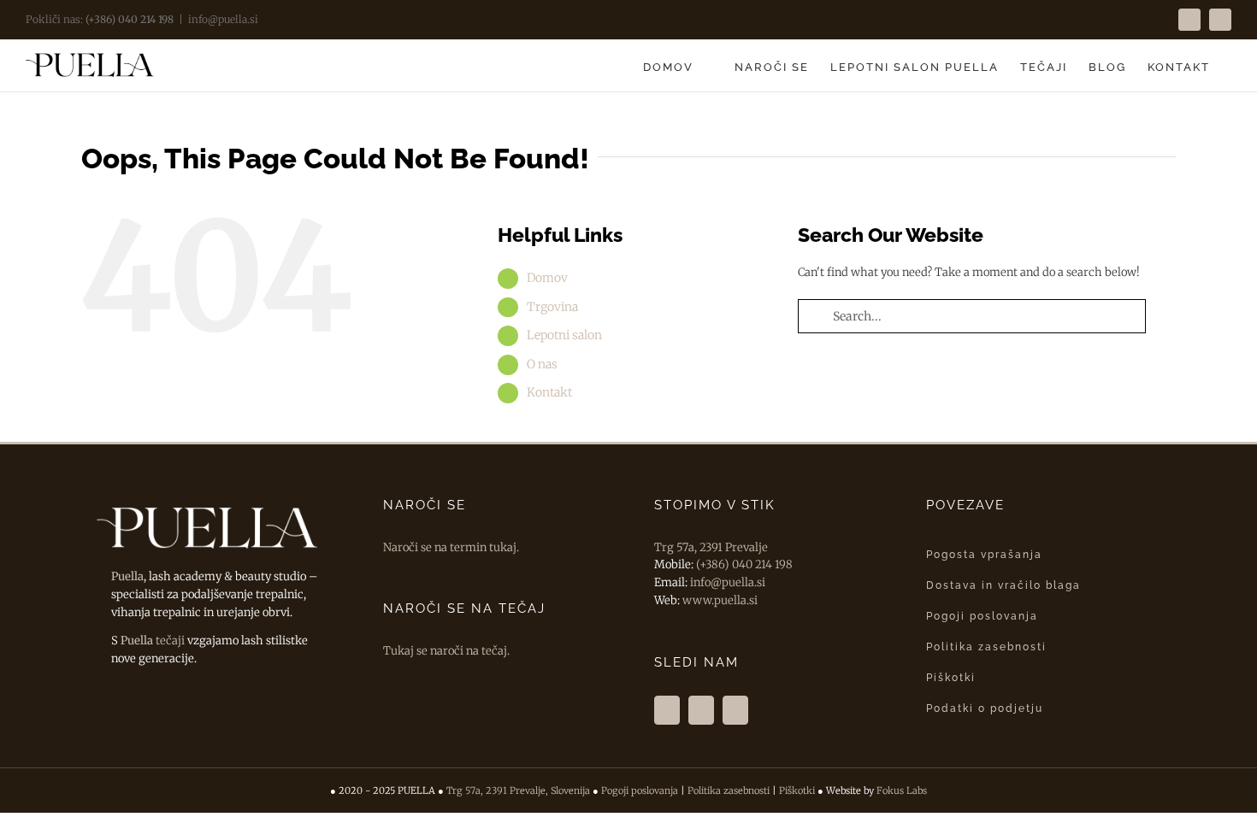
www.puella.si (720, 600)
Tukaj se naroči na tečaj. (446, 651)
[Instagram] (701, 710)
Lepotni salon (564, 335)
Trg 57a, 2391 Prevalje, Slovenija (518, 790)
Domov (547, 277)
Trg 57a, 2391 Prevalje (711, 547)
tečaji (153, 640)
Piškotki (797, 790)
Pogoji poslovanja (639, 790)
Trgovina (552, 306)
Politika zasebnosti (729, 790)
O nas (542, 364)
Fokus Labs (901, 790)
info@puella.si (223, 19)
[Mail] (735, 710)
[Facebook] (667, 710)
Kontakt (549, 392)
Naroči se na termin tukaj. (451, 547)
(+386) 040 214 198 (130, 19)
